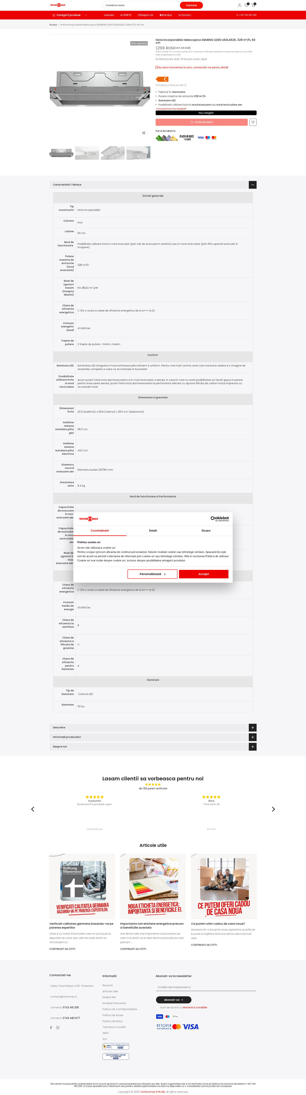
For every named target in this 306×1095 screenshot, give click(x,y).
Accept (204, 574)
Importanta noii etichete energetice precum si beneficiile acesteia (152, 926)
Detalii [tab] (153, 530)
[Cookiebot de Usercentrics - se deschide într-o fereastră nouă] (213, 519)
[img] (153, 784)
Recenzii (108, 985)
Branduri (167, 15)
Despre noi (146, 15)
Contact (186, 15)
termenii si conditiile (194, 1007)
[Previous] (55, 89)
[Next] (144, 89)
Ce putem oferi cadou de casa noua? (218, 924)
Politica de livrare (113, 1015)
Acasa (110, 15)
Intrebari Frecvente (114, 1003)
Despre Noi (109, 997)
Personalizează (150, 574)
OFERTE (127, 15)
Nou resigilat (206, 113)
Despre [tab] (206, 530)
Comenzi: (64, 1007)
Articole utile (110, 991)
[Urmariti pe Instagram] (57, 1027)
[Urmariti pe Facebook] (51, 1027)
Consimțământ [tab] (100, 530)
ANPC (106, 1033)
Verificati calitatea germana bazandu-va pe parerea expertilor (81, 926)
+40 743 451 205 (248, 14)
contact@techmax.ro (63, 996)
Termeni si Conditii (114, 1027)
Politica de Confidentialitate (120, 1009)
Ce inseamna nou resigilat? (172, 108)
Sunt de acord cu (183, 1007)
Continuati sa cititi (62, 949)
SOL (105, 1039)
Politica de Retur (113, 1021)
